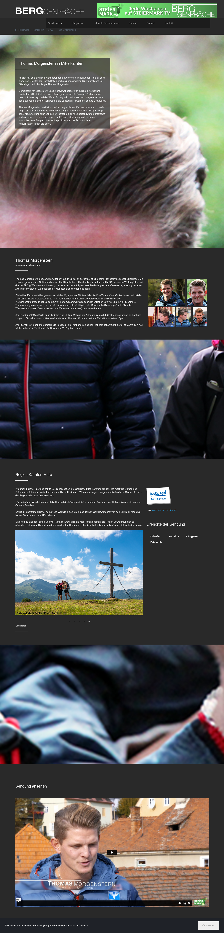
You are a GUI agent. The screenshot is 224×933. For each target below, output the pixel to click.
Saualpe (173, 536)
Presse (133, 23)
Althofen (155, 536)
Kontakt (169, 23)
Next (129, 572)
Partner (151, 23)
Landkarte (20, 625)
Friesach (156, 542)
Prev (28, 572)
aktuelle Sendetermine (107, 23)
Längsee (192, 536)
